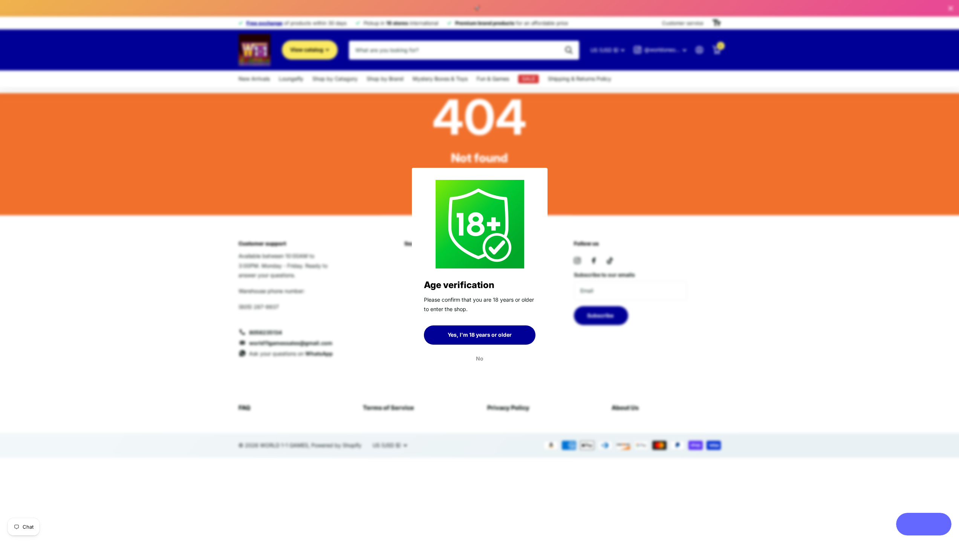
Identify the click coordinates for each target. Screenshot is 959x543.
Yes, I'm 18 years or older (480, 334)
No (479, 358)
